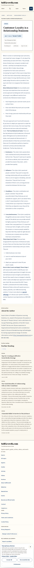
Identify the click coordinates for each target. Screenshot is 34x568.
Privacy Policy (4, 513)
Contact (3, 504)
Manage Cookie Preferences (9, 534)
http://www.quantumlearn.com (22, 335)
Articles (9, 15)
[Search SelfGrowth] (10, 8)
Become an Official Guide (8, 500)
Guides (3, 467)
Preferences (17, 564)
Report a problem (7, 541)
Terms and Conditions (7, 518)
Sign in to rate (24, 46)
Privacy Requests (5, 529)
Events (3, 496)
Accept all (9, 560)
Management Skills (20, 15)
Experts (3, 463)
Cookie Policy (4, 522)
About (2, 8)
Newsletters (4, 491)
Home (3, 15)
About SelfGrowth (6, 483)
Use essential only (25, 560)
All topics (3, 458)
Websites (3, 487)
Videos (3, 475)
